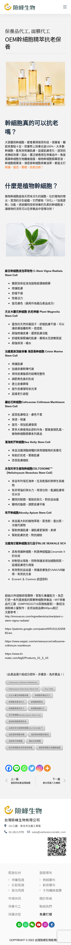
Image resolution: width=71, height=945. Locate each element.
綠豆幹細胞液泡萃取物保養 (20, 748)
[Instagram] (39, 768)
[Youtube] (39, 925)
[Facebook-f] (52, 925)
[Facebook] (8, 768)
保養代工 (14, 906)
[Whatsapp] (24, 768)
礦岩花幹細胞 (35, 741)
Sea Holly (49, 689)
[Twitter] (31, 768)
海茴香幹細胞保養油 (40, 734)
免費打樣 (45, 914)
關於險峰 (45, 898)
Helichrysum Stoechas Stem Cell (23, 689)
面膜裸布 (45, 872)
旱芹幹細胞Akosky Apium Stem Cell (24, 715)
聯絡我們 (45, 906)
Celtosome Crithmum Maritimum (23, 682)
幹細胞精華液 (37, 702)
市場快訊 (14, 898)
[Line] (16, 768)
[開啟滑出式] (65, 7)
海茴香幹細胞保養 (16, 734)
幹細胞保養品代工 (43, 695)
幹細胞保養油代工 (16, 702)
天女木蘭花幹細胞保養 (18, 695)
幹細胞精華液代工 (16, 708)
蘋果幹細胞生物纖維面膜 (50, 748)
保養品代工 (17, 31)
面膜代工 (40, 31)
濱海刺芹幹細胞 (15, 741)
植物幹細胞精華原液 (17, 721)
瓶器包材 (14, 872)
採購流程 (14, 914)
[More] (47, 768)
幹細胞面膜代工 (38, 708)
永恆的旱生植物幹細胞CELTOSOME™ (26, 728)
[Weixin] (32, 925)
